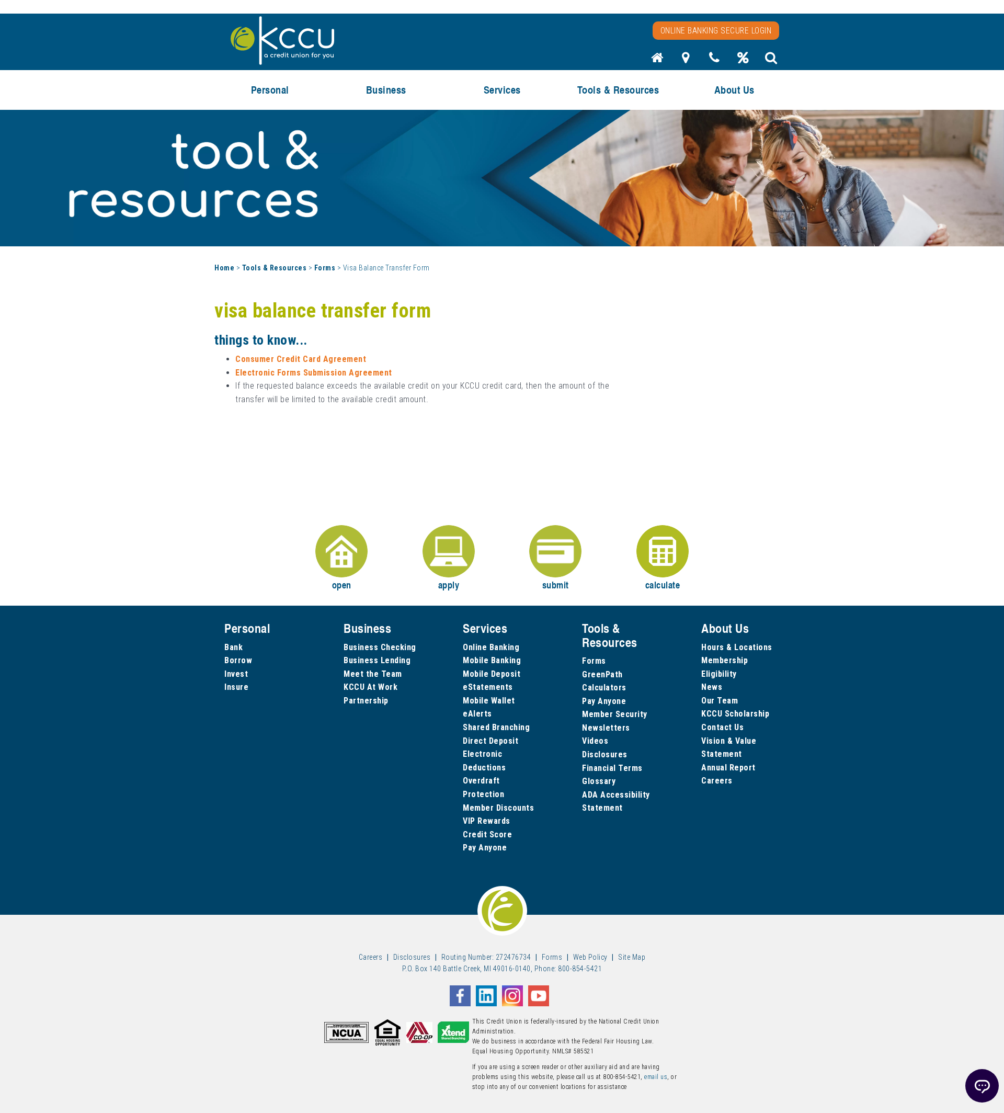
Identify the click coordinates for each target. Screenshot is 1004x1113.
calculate (662, 585)
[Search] (771, 61)
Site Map (631, 957)
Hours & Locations (736, 647)
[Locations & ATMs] (686, 61)
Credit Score (487, 834)
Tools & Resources (274, 268)
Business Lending (377, 660)
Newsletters (606, 728)
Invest (236, 674)
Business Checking (380, 647)
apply (449, 585)
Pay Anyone (485, 848)
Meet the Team (373, 674)
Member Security (614, 714)
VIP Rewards (486, 821)
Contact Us (722, 727)
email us (655, 1077)
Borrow (238, 660)
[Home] (657, 61)
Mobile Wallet (489, 701)
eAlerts (477, 714)
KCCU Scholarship (735, 714)
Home (224, 268)
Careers (717, 781)
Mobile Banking (492, 660)
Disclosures (605, 754)
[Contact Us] (714, 61)
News (711, 687)
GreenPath (602, 674)
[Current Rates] (743, 61)
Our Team (719, 701)
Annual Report (728, 768)
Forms (325, 268)
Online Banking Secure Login (716, 31)
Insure (236, 687)
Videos (595, 741)
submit (555, 585)
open (341, 585)
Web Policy (590, 957)
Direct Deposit (490, 741)
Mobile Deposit (491, 674)
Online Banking (491, 647)
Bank (233, 647)
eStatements (488, 687)
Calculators (604, 687)
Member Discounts (498, 808)
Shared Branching (496, 727)
